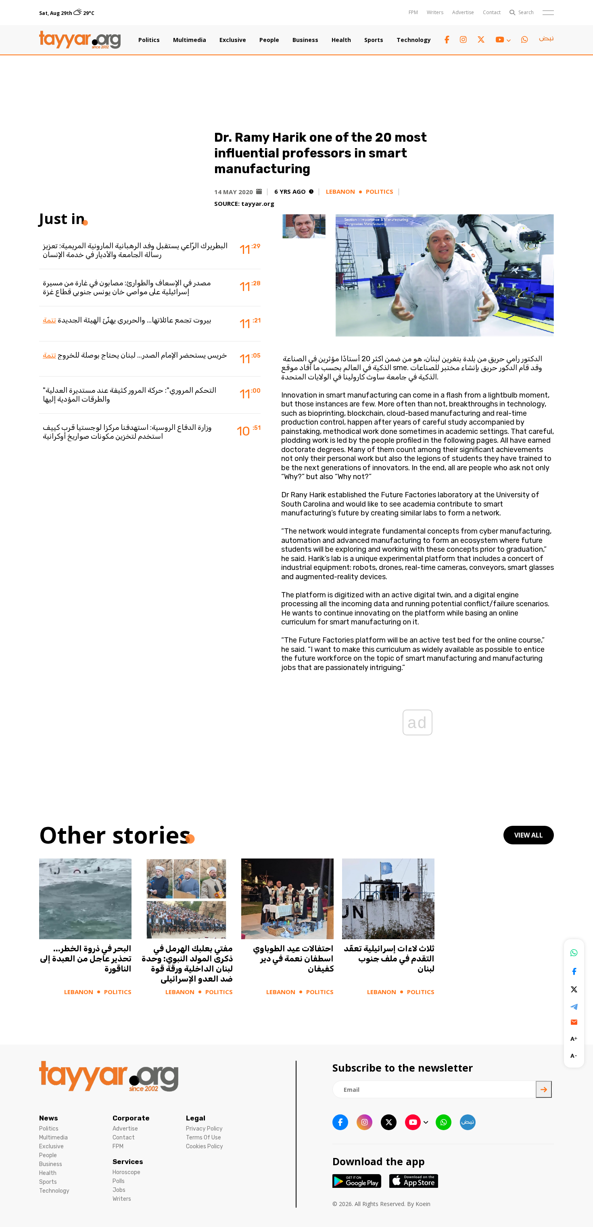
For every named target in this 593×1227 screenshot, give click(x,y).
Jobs (119, 1190)
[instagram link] (463, 39)
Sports (373, 40)
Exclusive (232, 40)
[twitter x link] (481, 39)
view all (528, 835)
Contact (492, 12)
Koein (423, 1204)
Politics (149, 40)
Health (341, 40)
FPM (413, 12)
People (269, 40)
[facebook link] (447, 39)
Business (305, 40)
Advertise (463, 12)
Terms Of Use (203, 1137)
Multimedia (189, 40)
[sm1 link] (546, 40)
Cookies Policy (204, 1146)
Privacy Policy (204, 1128)
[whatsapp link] (524, 39)
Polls (119, 1181)
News (48, 1118)
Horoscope (126, 1172)
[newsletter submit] (544, 1089)
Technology (414, 40)
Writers (435, 12)
